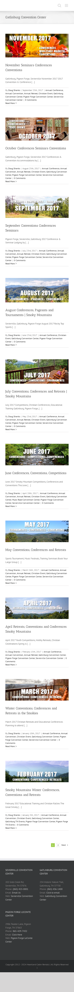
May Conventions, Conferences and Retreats (35, 550)
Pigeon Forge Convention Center (38, 96)
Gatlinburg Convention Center (25, 338)
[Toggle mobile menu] (67, 5)
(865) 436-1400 (55, 889)
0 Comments (31, 100)
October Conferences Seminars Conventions (35, 148)
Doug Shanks (14, 90)
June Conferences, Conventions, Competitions (35, 473)
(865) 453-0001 (20, 889)
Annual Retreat (31, 93)
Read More (10, 103)
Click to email (53, 892)
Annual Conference (54, 90)
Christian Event (46, 93)
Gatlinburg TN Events (15, 821)
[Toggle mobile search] (59, 5)
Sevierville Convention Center (26, 503)
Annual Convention (14, 93)
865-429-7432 (20, 931)
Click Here (17, 934)
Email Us (16, 892)
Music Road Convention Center (26, 499)
